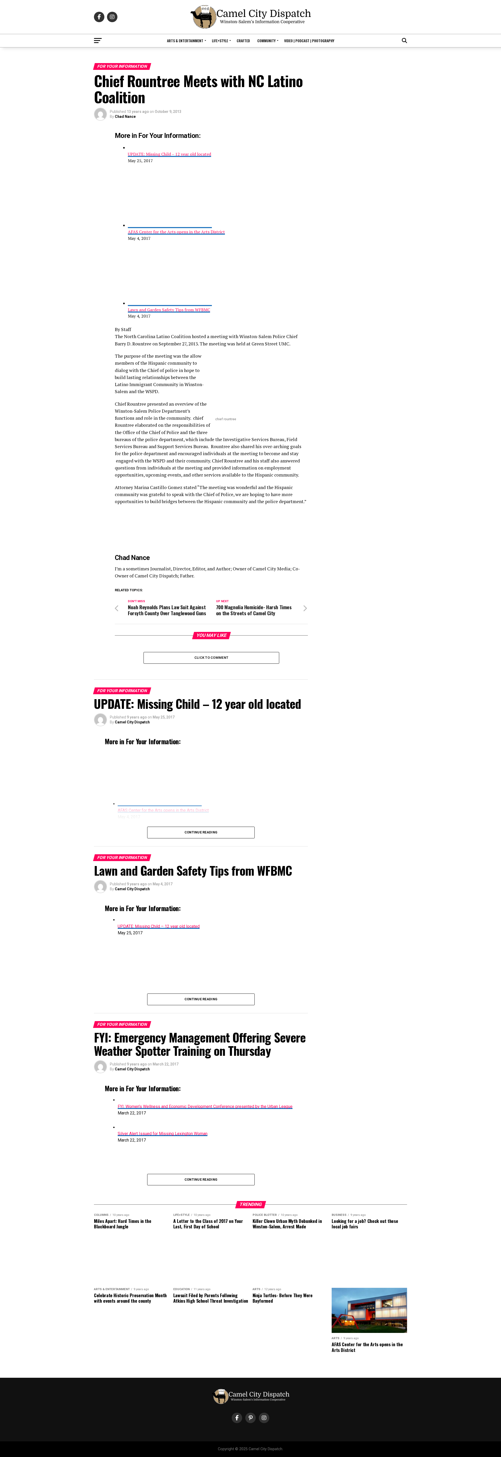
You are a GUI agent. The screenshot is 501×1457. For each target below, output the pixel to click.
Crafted (243, 40)
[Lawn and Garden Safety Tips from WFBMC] (170, 303)
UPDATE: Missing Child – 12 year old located (169, 154)
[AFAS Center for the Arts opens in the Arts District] (170, 225)
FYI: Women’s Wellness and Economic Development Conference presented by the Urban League (205, 1106)
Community (266, 40)
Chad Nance (125, 116)
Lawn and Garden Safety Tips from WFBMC (169, 310)
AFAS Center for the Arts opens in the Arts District (176, 232)
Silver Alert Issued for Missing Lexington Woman (162, 1133)
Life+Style (220, 40)
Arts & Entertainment (185, 40)
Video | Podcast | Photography (309, 40)
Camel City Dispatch (132, 722)
